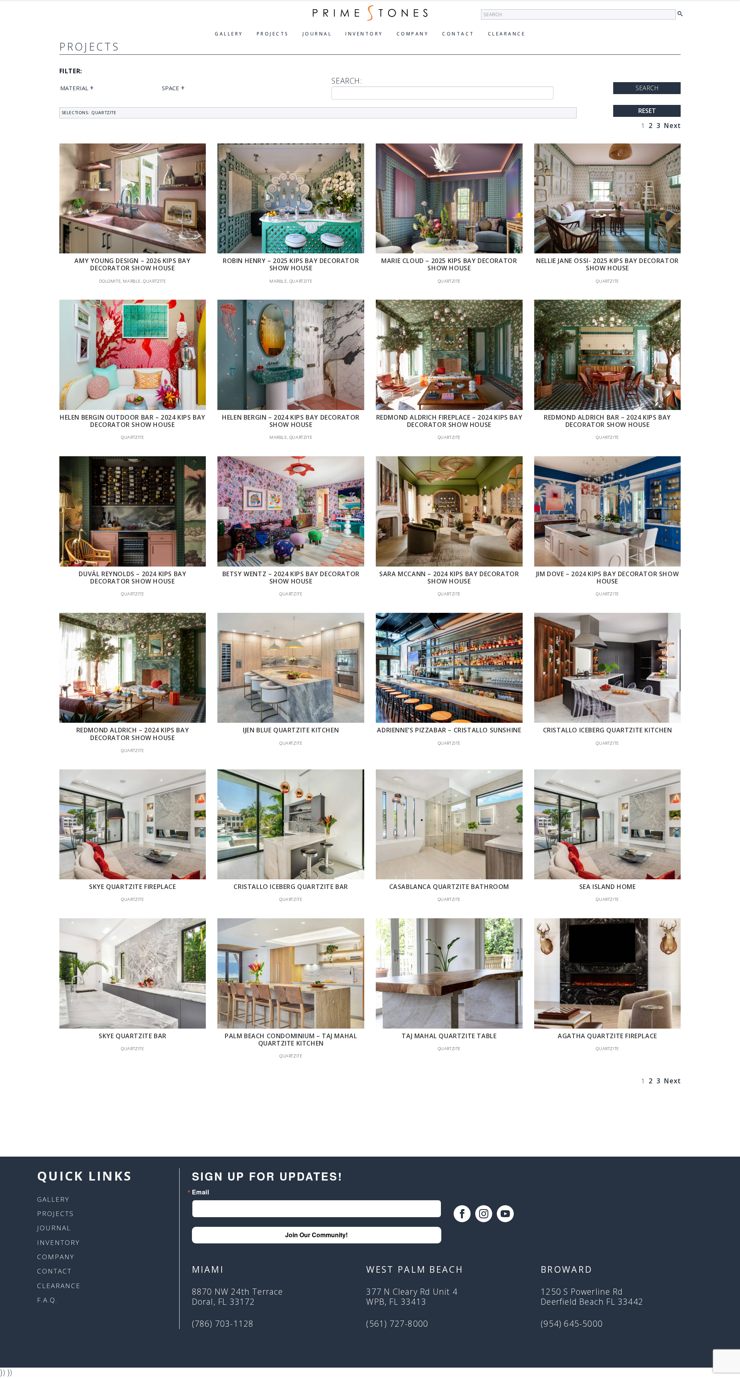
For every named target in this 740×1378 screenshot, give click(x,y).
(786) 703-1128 (223, 1324)
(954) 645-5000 (572, 1324)
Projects (273, 33)
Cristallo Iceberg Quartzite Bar (291, 886)
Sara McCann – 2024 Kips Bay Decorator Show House (449, 577)
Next (672, 125)
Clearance (507, 33)
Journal (317, 33)
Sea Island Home (607, 886)
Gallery (229, 33)
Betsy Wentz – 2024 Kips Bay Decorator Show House (291, 577)
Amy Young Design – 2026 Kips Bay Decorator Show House (132, 264)
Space (173, 87)
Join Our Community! (316, 1234)
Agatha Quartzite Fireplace (607, 1036)
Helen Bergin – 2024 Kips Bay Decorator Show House (291, 421)
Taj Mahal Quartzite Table (449, 1036)
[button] (682, 14)
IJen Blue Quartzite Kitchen (291, 730)
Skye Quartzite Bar (132, 1036)
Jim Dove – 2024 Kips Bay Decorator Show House (607, 577)
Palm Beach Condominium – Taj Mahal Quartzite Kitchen (291, 1039)
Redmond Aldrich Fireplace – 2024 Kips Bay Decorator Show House (449, 421)
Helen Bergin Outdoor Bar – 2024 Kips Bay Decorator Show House (132, 421)
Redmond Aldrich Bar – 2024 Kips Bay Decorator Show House (607, 421)
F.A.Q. (47, 1300)
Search (647, 88)
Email (200, 1192)
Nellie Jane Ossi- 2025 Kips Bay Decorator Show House (607, 264)
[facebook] (462, 1213)
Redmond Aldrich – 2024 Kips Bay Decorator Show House (132, 734)
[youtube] (505, 1213)
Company (413, 33)
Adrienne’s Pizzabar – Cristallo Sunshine (449, 730)
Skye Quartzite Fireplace (132, 886)
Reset (647, 110)
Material (77, 87)
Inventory (364, 33)
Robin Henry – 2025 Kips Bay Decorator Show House (291, 264)
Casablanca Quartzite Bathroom (449, 886)
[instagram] (483, 1213)
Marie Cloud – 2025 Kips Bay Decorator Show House (449, 264)
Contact (458, 33)
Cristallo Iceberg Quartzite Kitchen (607, 730)
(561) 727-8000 (397, 1324)
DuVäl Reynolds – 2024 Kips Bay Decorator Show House (132, 577)
